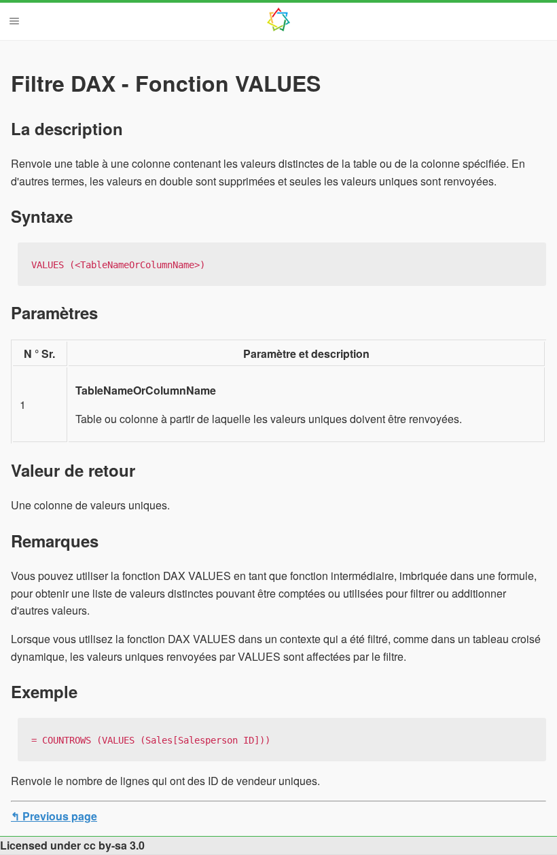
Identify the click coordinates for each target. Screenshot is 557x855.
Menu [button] (14, 21)
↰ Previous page (54, 816)
